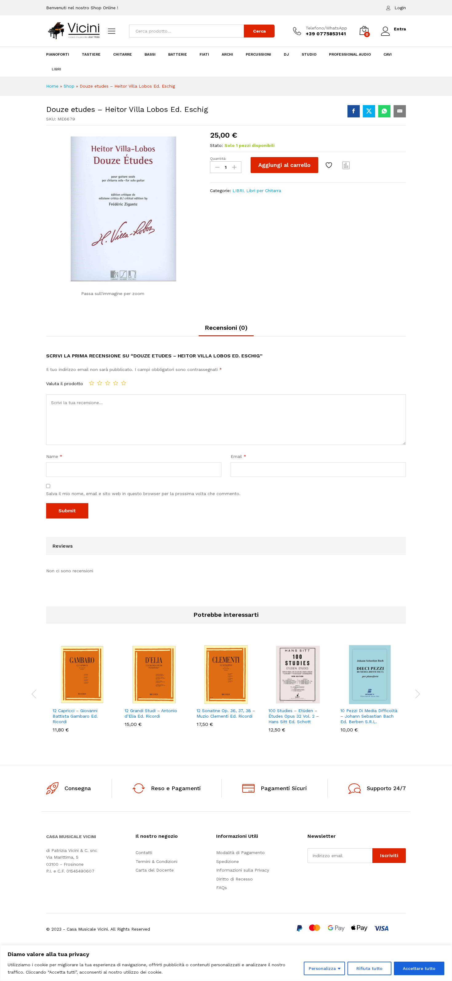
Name (54, 456)
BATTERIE (177, 54)
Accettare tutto (419, 968)
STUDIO (309, 54)
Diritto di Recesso (234, 879)
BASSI (150, 54)
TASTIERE (91, 54)
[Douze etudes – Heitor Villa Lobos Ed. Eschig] (353, 111)
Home (52, 86)
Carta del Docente (155, 870)
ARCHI (227, 54)
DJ (286, 54)
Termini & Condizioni (156, 861)
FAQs (221, 887)
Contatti (144, 852)
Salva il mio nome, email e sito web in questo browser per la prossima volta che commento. (143, 493)
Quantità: (218, 158)
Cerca (259, 31)
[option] (82, 693)
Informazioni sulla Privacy (242, 870)
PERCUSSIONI (258, 54)
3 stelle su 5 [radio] (107, 382)
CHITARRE (122, 54)
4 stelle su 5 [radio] (115, 382)
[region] (226, 963)
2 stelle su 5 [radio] (99, 382)
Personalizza (322, 968)
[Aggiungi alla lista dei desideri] (329, 165)
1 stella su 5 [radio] (91, 382)
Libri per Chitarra (263, 190)
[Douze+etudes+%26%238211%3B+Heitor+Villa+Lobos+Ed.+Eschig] (369, 111)
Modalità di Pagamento (240, 852)
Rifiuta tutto (369, 968)
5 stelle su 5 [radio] (123, 382)
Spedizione (227, 861)
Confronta (346, 165)
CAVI (387, 54)
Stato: (216, 145)
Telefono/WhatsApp (326, 28)
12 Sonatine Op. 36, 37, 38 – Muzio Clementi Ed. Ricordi (225, 713)
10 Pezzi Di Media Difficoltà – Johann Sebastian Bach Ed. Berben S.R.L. (368, 716)
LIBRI (56, 69)
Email (238, 456)
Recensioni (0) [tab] (226, 328)
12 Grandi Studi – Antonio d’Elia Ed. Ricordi (151, 713)
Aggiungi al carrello (284, 165)
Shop (69, 86)
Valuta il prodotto (64, 383)
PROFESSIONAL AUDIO (350, 54)
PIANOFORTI (57, 54)
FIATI (204, 54)
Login (400, 8)
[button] (61, 700)
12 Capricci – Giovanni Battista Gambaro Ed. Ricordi (75, 716)
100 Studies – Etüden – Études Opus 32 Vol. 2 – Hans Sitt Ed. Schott (293, 716)
